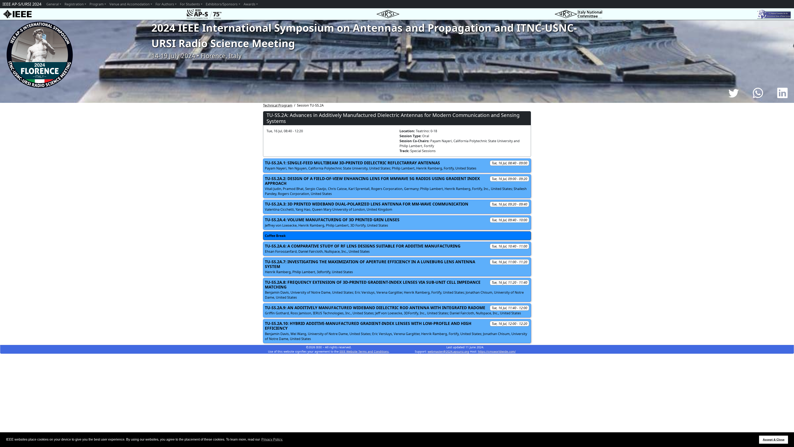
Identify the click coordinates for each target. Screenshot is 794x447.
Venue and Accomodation (129, 4)
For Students (190, 4)
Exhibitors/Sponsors (222, 4)
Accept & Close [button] (773, 439)
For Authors (164, 4)
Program (97, 4)
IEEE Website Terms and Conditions (364, 351)
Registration (74, 4)
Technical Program (277, 105)
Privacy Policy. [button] (272, 439)
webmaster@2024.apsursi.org (448, 351)
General (52, 4)
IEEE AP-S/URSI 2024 (21, 4)
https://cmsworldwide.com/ (497, 351)
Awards (249, 4)
